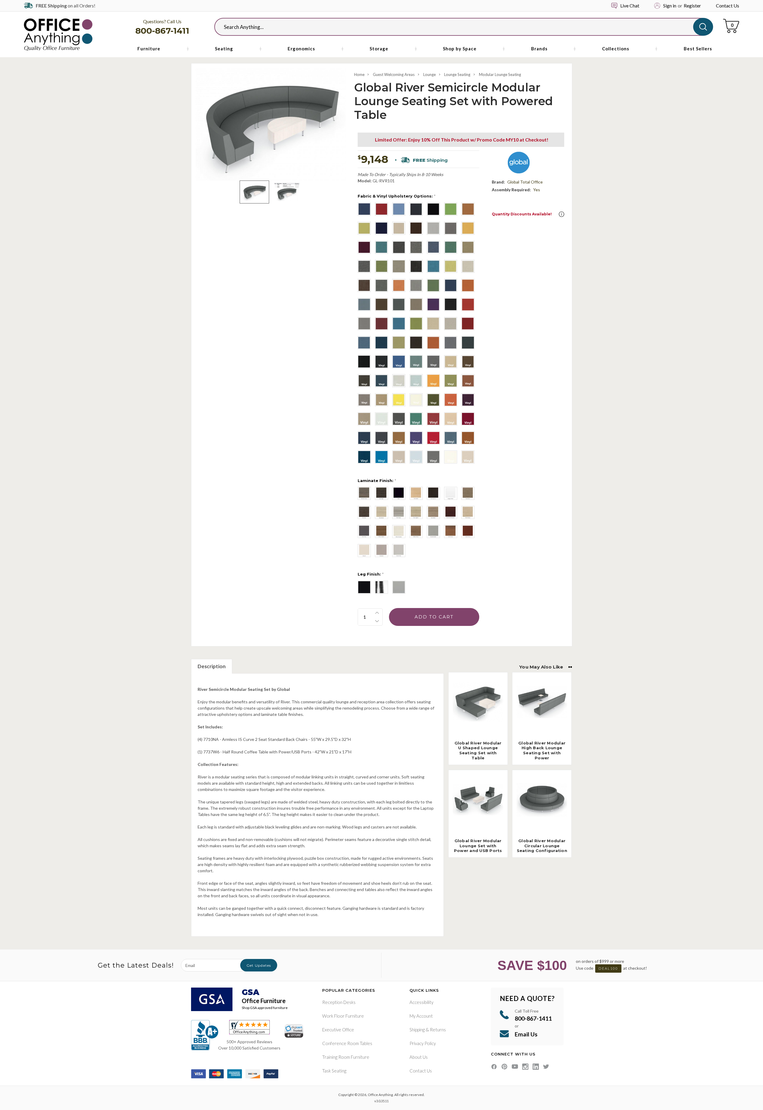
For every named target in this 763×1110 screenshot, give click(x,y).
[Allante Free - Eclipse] (364, 437)
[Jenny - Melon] (364, 228)
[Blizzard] (364, 550)
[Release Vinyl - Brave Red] (467, 380)
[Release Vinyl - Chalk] (381, 418)
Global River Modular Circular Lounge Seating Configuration (542, 845)
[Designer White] (450, 493)
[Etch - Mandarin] (398, 285)
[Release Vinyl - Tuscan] (381, 399)
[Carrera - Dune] (398, 266)
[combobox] (458, 27)
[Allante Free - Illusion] (398, 457)
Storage (379, 48)
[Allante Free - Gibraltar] (433, 457)
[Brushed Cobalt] (433, 531)
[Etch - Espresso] (364, 285)
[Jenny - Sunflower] (467, 228)
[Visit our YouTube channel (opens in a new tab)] (515, 1067)
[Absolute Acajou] (364, 493)
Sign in (669, 5)
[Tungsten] (398, 587)
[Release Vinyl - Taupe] (364, 418)
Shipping (417, 1029)
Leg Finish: (371, 574)
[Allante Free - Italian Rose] (433, 437)
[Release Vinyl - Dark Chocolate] (467, 361)
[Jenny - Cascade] (398, 209)
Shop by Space (460, 48)
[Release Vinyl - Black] (381, 361)
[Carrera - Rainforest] (450, 247)
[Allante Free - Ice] (416, 457)
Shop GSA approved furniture (265, 1007)
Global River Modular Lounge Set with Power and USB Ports (478, 845)
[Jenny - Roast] (416, 228)
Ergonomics (301, 48)
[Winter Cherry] (416, 531)
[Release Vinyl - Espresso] (364, 380)
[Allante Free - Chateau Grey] (381, 437)
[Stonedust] (381, 550)
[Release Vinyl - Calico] (416, 361)
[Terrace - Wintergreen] (433, 285)
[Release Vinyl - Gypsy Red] (450, 399)
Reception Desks (339, 1002)
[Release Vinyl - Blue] (398, 361)
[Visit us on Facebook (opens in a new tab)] (494, 1067)
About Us (419, 1057)
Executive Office (338, 1029)
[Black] (398, 493)
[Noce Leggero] (416, 512)
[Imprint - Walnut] (416, 342)
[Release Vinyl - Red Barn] (433, 418)
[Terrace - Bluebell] (398, 323)
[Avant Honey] (450, 531)
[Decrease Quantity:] (377, 621)
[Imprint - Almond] (433, 323)
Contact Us (727, 5)
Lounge (429, 74)
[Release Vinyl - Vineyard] (467, 399)
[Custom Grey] (398, 550)
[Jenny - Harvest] (467, 209)
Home (359, 74)
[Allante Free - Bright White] (450, 457)
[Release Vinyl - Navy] (381, 380)
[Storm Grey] (364, 531)
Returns (438, 1029)
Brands (539, 48)
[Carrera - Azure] (381, 247)
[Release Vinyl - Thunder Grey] (398, 418)
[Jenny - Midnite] (381, 228)
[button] (561, 214)
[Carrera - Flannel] (416, 247)
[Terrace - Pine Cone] (381, 304)
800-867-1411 (162, 31)
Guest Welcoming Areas (394, 74)
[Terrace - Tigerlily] (467, 285)
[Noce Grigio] (398, 512)
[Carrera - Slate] (364, 266)
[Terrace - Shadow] (364, 304)
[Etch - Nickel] (416, 285)
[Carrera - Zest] (381, 266)
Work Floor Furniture (343, 1016)
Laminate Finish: (377, 480)
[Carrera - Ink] (433, 247)
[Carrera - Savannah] (467, 247)
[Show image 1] (254, 192)
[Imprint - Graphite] (450, 342)
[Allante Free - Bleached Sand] (450, 418)
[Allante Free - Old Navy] (364, 457)
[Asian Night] (381, 493)
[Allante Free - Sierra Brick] (467, 437)
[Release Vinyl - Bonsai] (450, 380)
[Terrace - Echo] (450, 304)
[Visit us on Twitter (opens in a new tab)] (546, 1067)
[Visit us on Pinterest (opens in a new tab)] (504, 1067)
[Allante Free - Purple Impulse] (416, 437)
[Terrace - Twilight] (450, 285)
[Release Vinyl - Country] (450, 361)
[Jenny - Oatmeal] (398, 228)
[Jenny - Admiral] (364, 209)
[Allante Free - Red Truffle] (467, 418)
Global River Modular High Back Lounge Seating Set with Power (541, 751)
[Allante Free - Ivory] (467, 457)
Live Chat (629, 5)
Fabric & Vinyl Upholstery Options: (396, 196)
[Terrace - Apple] (416, 323)
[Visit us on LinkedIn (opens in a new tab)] (536, 1067)
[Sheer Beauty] (467, 512)
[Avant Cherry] (467, 531)
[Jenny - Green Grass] (450, 209)
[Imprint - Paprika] (433, 342)
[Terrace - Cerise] (381, 323)
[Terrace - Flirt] (433, 304)
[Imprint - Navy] (381, 342)
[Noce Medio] (433, 512)
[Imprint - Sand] (450, 323)
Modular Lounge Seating (500, 74)
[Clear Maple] (416, 493)
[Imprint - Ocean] (364, 342)
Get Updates (258, 965)
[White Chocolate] (398, 531)
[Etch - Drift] (467, 266)
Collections (615, 48)
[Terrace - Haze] (416, 304)
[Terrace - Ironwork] (398, 304)
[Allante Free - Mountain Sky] (381, 457)
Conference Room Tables (347, 1043)
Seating (224, 48)
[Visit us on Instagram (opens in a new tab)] (525, 1067)
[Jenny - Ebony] (433, 209)
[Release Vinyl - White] (416, 399)
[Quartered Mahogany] (450, 512)
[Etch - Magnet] (381, 285)
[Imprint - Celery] (398, 342)
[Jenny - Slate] (450, 228)
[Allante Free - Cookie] (398, 437)
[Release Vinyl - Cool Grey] (433, 361)
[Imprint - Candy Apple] (467, 323)
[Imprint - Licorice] (364, 361)
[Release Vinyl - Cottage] (364, 399)
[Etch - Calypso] (433, 266)
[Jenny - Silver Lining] (433, 228)
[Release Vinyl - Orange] (433, 380)
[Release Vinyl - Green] (416, 418)
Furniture (148, 48)
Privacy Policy (423, 1043)
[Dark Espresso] (433, 493)
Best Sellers (698, 48)
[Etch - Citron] (450, 266)
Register (692, 5)
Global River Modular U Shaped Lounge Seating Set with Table (478, 751)
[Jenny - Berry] (381, 209)
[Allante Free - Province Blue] (450, 437)
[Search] (703, 27)
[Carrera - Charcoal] (398, 247)
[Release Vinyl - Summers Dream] (416, 380)
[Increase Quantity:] (377, 613)
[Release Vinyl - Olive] (433, 399)
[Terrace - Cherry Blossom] (467, 304)
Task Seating (334, 1070)
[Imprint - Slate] (467, 342)
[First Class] (364, 512)
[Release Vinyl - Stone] (398, 380)
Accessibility (421, 1002)
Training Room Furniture (345, 1057)
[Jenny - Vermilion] (364, 247)
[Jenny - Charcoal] (416, 209)
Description (212, 666)
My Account (421, 1016)
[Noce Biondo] (381, 512)
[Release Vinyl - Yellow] (398, 399)
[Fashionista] (467, 493)
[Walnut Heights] (381, 531)
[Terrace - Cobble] (364, 323)
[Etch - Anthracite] (416, 266)
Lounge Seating (457, 74)
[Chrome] (381, 587)
